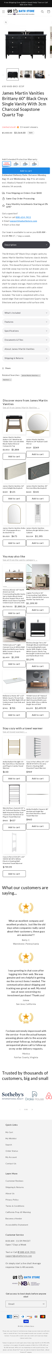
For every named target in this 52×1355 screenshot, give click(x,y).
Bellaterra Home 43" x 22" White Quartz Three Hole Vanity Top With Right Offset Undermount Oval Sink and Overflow (14, 700)
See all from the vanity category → (20, 560)
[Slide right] (49, 75)
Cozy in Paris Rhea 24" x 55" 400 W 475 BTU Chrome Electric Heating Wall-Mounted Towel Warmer (37, 765)
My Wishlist (11, 1138)
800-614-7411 (23, 217)
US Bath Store (29, 1326)
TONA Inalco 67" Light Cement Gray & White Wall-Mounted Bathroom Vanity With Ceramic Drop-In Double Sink (14, 649)
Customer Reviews (14, 1181)
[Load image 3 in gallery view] (39, 74)
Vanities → (7, 380)
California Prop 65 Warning (18, 1212)
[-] (6, 164)
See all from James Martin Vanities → (21, 407)
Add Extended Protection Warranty (19, 159)
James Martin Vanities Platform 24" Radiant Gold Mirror (37, 441)
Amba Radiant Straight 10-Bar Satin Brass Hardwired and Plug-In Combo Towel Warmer (13, 765)
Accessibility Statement (17, 1225)
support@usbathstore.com (23, 221)
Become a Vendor (14, 1218)
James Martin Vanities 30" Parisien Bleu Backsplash (37, 487)
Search (9, 1144)
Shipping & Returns (15, 1187)
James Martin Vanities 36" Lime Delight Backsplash (13, 487)
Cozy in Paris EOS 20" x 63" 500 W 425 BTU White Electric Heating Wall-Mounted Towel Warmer (14, 860)
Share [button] (8, 368)
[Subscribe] (43, 1304)
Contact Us (11, 1163)
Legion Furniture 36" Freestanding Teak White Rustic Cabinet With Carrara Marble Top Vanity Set (37, 596)
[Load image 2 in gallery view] (26, 74)
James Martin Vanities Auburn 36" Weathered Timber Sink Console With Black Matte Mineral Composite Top (13, 441)
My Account (11, 1157)
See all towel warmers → (15, 732)
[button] (3, 12)
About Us (10, 1193)
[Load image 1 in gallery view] (13, 74)
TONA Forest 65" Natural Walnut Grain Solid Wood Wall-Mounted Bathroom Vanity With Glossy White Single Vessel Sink (36, 700)
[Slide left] (3, 75)
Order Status (12, 1151)
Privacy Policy (12, 1199)
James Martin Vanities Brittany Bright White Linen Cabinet (37, 530)
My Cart (9, 1132)
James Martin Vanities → (31, 375)
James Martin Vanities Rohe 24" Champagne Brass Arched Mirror (14, 530)
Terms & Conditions (15, 1206)
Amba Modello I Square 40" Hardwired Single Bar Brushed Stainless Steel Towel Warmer (37, 812)
